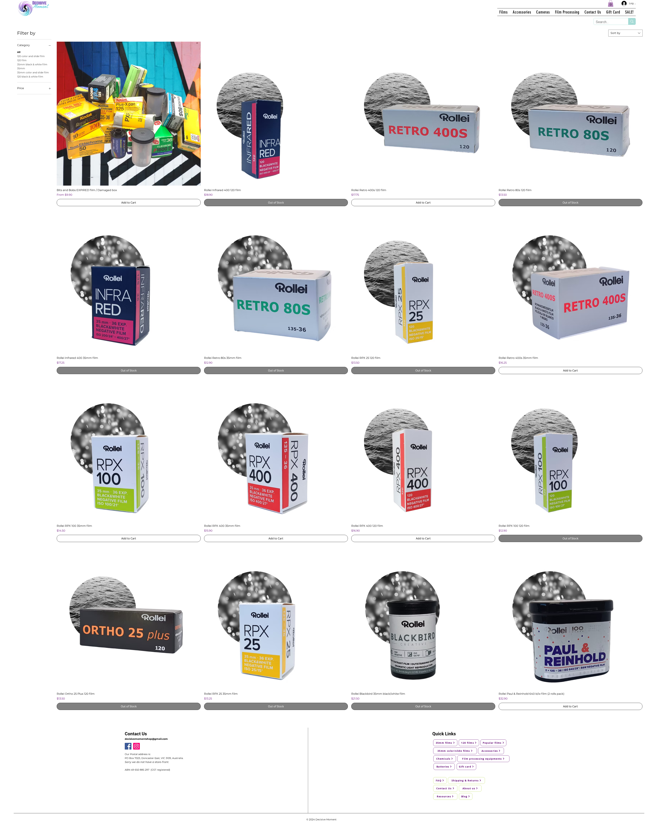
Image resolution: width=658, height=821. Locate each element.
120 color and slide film (31, 56)
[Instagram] (136, 746)
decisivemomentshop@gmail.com (146, 738)
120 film (22, 60)
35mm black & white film (32, 64)
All (18, 52)
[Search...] (632, 21)
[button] (610, 3)
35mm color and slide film (33, 72)
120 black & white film (30, 76)
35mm (21, 68)
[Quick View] (129, 114)
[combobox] (625, 33)
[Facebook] (128, 746)
